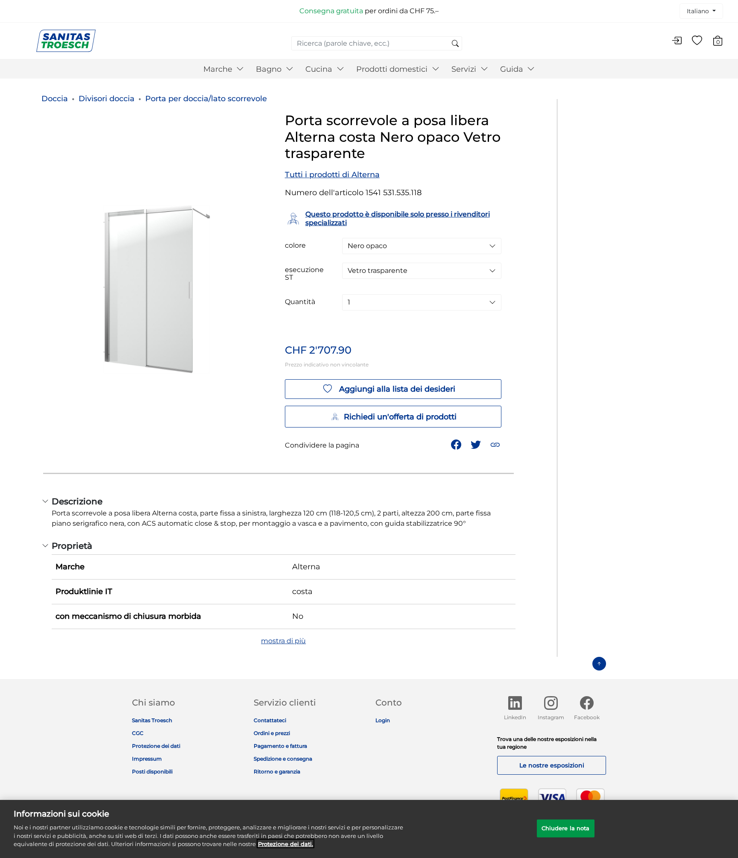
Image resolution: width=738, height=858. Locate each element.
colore (295, 245)
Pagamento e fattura (280, 746)
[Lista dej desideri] (697, 41)
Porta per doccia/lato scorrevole (206, 98)
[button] (496, 444)
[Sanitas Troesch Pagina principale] (66, 40)
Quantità (300, 302)
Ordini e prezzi (272, 733)
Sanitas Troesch (152, 720)
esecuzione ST (304, 273)
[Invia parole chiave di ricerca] (455, 44)
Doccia (54, 98)
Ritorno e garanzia (277, 771)
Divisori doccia (107, 98)
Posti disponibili (152, 771)
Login (382, 720)
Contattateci (270, 720)
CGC (138, 733)
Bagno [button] (270, 69)
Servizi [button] (464, 69)
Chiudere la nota (566, 827)
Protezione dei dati (156, 746)
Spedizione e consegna (283, 759)
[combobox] (376, 43)
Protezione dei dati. (285, 843)
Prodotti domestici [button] (393, 69)
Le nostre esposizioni (551, 765)
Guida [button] (512, 69)
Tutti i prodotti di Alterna (332, 174)
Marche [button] (218, 69)
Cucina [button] (319, 69)
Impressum (147, 759)
